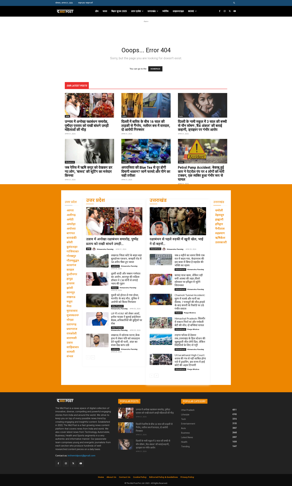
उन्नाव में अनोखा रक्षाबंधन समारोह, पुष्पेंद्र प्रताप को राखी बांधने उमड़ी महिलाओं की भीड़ (87, 125)
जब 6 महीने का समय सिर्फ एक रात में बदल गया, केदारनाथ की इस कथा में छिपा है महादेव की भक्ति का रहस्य (190, 260)
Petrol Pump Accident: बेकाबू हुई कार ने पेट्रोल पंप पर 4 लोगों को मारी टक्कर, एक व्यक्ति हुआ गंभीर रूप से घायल (201, 173)
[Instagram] (225, 11)
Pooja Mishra (190, 313)
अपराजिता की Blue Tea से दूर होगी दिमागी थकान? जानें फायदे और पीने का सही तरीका (145, 171)
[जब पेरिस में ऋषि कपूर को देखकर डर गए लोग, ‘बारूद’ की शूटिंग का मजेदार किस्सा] (89, 151)
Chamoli (179, 313)
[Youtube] (235, 11)
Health (124, 162)
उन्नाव (67, 116)
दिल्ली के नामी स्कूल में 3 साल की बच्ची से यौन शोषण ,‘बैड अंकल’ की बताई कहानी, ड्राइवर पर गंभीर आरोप (202, 125)
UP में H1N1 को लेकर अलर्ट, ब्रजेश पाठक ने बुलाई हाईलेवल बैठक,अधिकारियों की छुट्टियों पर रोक (126, 319)
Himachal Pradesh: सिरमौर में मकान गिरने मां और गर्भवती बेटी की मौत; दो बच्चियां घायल (190, 322)
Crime (181, 162)
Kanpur (115, 288)
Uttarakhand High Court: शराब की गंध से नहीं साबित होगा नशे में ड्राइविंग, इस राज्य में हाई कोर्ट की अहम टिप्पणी (190, 360)
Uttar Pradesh (117, 306)
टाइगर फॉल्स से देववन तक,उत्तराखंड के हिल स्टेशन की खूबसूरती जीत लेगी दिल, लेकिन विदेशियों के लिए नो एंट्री (190, 340)
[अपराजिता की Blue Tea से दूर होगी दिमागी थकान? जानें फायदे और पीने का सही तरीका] (146, 151)
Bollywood (70, 162)
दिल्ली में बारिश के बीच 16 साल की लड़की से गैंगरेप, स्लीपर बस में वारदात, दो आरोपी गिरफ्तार (145, 125)
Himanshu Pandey (105, 249)
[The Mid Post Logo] (71, 11)
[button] (234, 3)
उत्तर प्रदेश (95, 200)
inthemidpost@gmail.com (81, 455)
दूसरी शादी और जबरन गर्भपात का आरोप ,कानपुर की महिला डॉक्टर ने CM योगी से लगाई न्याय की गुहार (125, 279)
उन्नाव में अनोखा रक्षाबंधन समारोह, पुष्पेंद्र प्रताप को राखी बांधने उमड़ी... (112, 241)
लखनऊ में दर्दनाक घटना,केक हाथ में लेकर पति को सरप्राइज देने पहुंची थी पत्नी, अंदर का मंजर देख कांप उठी (125, 340)
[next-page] (93, 357)
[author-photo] (94, 249)
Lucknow (115, 266)
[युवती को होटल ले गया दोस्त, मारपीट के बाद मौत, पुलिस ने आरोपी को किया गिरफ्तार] (97, 300)
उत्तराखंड (158, 200)
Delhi (124, 116)
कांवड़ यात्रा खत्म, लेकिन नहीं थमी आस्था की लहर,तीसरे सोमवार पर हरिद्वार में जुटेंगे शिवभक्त (189, 280)
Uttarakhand (155, 249)
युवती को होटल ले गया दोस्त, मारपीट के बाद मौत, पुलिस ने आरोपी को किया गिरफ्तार (125, 299)
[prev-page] (88, 357)
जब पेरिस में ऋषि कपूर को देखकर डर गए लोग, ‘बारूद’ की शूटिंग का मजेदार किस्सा (88, 171)
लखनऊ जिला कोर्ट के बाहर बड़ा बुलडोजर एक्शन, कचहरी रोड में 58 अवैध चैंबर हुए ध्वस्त (126, 259)
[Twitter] (230, 11)
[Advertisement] (146, 30)
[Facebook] (220, 11)
